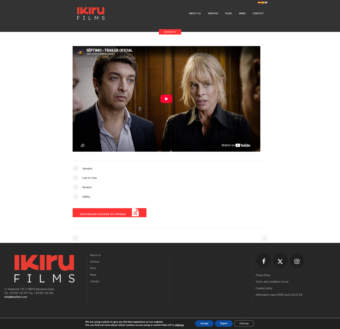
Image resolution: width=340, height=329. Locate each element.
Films (93, 268)
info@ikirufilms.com (15, 297)
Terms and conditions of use (272, 281)
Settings (244, 323)
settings (179, 325)
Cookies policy (264, 288)
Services (94, 261)
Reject (223, 323)
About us (95, 255)
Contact (94, 281)
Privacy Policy (263, 275)
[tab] (170, 168)
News (93, 274)
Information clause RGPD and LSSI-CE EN (279, 294)
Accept (204, 323)
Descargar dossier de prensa (103, 214)
